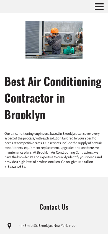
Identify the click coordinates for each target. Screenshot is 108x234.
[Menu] (99, 6)
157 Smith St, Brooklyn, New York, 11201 (48, 226)
